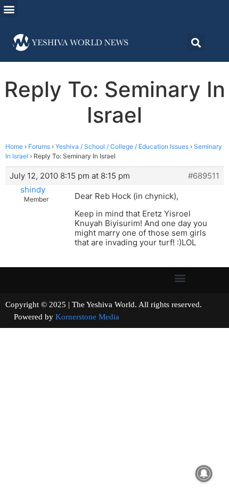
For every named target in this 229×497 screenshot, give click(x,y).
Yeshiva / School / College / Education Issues (122, 146)
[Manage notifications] (203, 473)
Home (14, 146)
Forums (39, 146)
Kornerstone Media (87, 316)
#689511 (203, 176)
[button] (9, 9)
